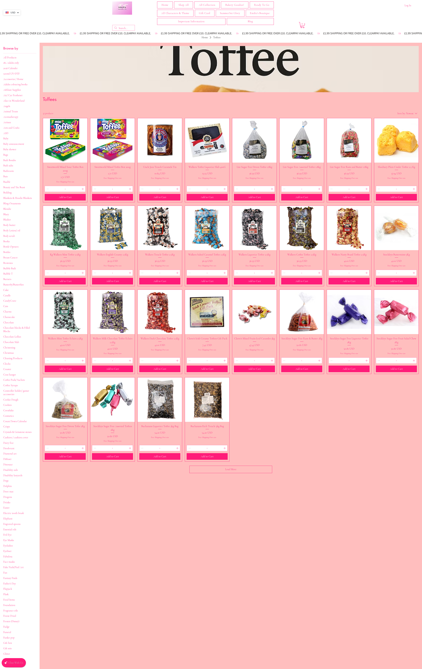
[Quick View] (65, 140)
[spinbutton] (65, 189)
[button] (207, 4)
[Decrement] (47, 189)
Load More (230, 469)
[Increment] (83, 189)
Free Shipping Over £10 (65, 182)
